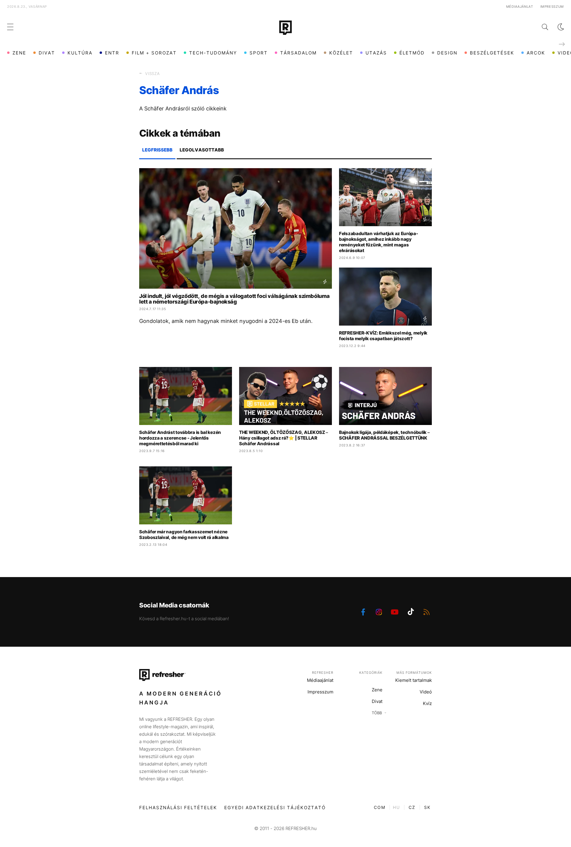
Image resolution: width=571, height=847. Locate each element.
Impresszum (552, 6)
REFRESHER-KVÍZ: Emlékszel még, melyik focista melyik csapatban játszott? (383, 335)
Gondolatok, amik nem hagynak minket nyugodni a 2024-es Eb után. (226, 321)
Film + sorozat (154, 53)
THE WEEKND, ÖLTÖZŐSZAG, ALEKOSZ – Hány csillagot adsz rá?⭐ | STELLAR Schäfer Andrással (283, 437)
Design (447, 53)
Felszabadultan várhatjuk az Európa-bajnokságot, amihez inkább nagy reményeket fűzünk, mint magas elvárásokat (378, 242)
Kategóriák (370, 673)
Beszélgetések (492, 53)
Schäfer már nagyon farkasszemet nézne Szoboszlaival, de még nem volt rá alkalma (184, 534)
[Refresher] (285, 28)
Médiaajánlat (519, 6)
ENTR (112, 53)
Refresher (322, 673)
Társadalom (298, 53)
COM (379, 807)
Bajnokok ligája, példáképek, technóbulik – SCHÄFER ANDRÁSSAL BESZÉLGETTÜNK (384, 435)
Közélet (341, 53)
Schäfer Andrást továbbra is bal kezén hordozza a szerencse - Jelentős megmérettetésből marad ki (180, 437)
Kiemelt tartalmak (413, 680)
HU (396, 807)
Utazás (376, 53)
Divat (47, 53)
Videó (426, 692)
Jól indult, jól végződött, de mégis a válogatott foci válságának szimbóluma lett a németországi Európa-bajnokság (234, 298)
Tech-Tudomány (213, 53)
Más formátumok (414, 673)
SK (427, 807)
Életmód (412, 53)
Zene (19, 53)
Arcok (536, 53)
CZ (412, 807)
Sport (259, 53)
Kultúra (80, 53)
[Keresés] (540, 27)
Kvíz (427, 703)
